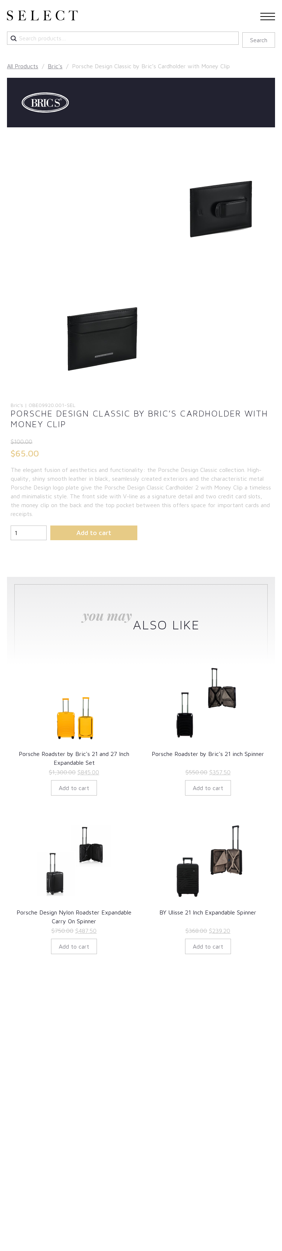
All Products (22, 66)
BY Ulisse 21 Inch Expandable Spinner (207, 912)
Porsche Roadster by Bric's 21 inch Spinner (208, 753)
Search (258, 40)
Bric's (55, 66)
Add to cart (93, 533)
